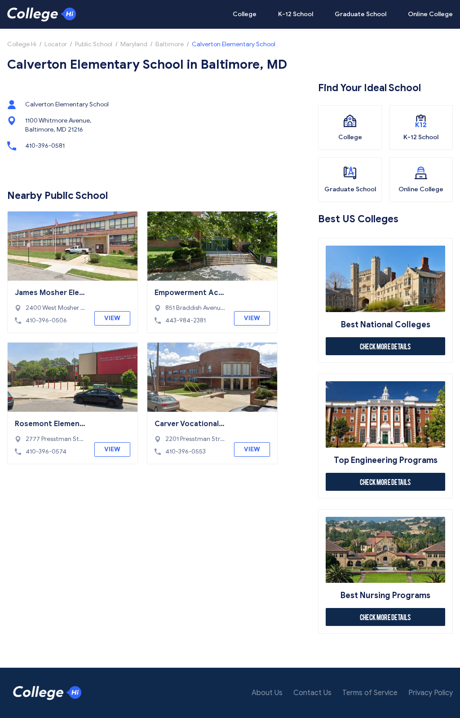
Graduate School (360, 14)
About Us (267, 692)
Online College (430, 14)
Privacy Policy (430, 692)
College (245, 14)
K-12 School (295, 14)
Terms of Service (370, 692)
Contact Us (312, 692)
